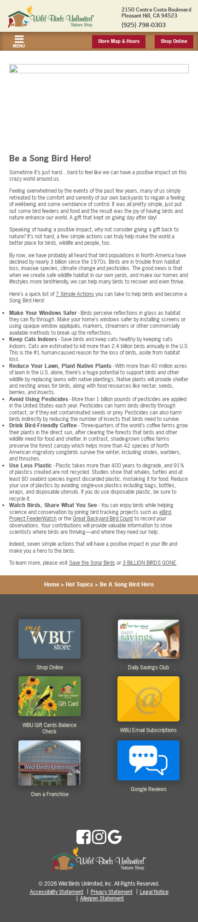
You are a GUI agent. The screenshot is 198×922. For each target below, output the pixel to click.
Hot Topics (79, 584)
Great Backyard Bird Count (103, 518)
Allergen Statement (102, 898)
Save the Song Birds (92, 563)
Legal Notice (154, 892)
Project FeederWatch (33, 518)
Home (51, 584)
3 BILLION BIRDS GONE (149, 563)
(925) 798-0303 (144, 25)
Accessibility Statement (56, 892)
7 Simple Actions (75, 294)
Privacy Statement (112, 892)
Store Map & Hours (119, 41)
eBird (165, 512)
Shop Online (174, 41)
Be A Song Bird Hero (127, 584)
